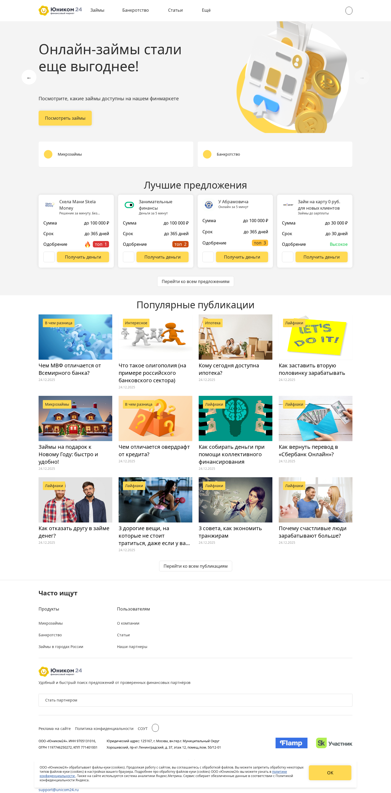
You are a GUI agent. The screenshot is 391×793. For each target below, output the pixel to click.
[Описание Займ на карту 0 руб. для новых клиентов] (287, 257)
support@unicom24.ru (59, 789)
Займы (97, 10)
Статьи (175, 10)
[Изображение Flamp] (291, 744)
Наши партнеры (132, 646)
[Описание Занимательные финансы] (128, 257)
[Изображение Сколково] (334, 744)
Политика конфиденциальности (104, 728)
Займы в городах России (61, 646)
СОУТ (143, 728)
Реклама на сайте (55, 728)
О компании (128, 623)
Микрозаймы (51, 623)
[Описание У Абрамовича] (208, 257)
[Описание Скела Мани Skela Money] (49, 257)
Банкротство (135, 10)
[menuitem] (101, 11)
